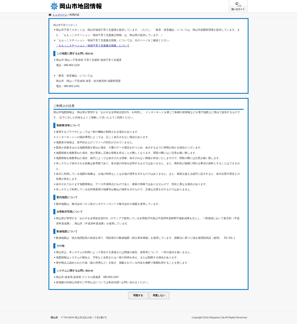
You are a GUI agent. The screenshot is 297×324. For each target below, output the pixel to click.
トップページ (60, 14)
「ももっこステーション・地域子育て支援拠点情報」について (93, 45)
